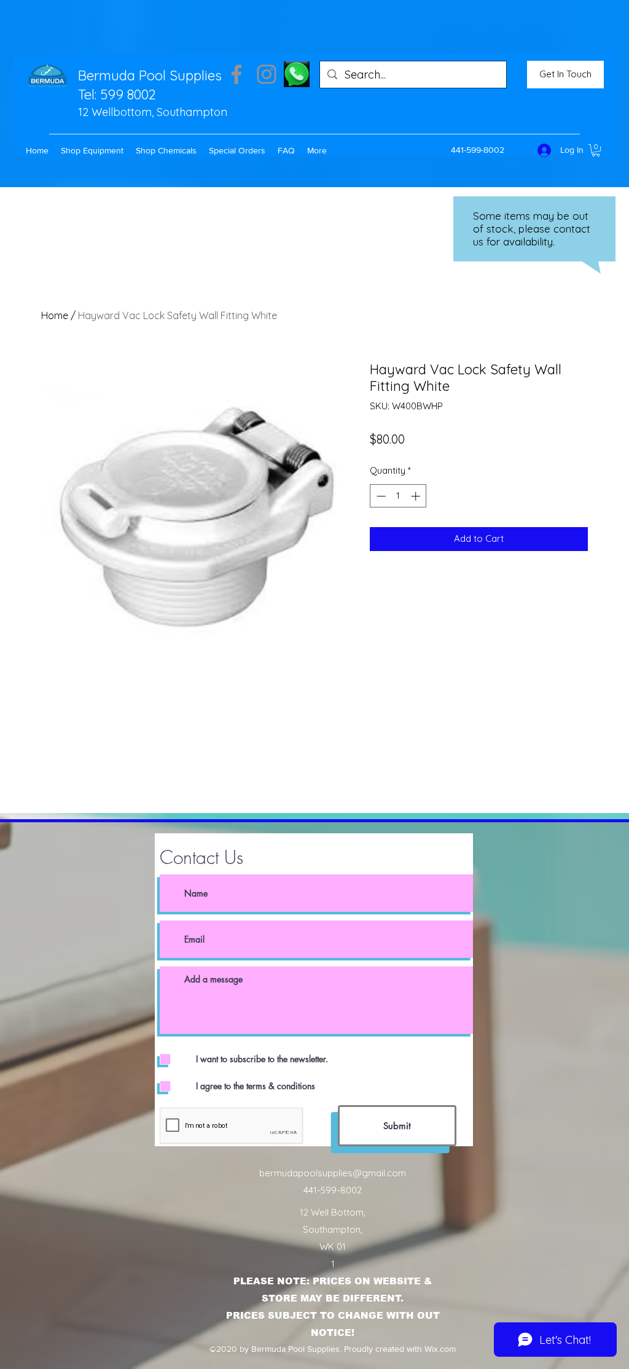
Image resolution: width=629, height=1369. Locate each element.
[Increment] (416, 496)
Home (54, 315)
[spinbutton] (398, 496)
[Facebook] (236, 74)
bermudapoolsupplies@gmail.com (332, 1173)
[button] (92, 150)
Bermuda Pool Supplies (150, 75)
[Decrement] (380, 496)
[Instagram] (266, 74)
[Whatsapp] (297, 74)
